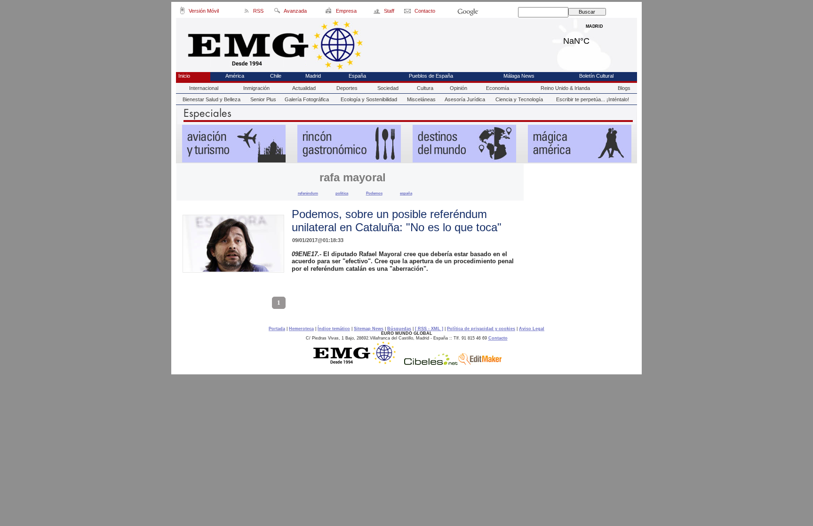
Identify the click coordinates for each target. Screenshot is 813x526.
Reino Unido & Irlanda (565, 88)
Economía (497, 88)
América (234, 76)
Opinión (458, 88)
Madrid (594, 38)
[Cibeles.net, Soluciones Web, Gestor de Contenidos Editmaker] (431, 362)
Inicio (184, 76)
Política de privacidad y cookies (481, 328)
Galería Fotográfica (307, 99)
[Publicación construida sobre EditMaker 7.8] (480, 362)
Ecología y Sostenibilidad (369, 99)
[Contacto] (408, 12)
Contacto (498, 338)
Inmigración (256, 88)
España (357, 76)
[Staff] (377, 12)
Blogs (624, 88)
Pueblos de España (431, 76)
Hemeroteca (301, 328)
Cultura (425, 88)
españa (406, 193)
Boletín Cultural (596, 76)
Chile (275, 76)
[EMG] (358, 362)
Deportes (347, 88)
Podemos (374, 193)
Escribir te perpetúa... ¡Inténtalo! (592, 99)
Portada (277, 328)
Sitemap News (368, 328)
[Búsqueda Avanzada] (277, 12)
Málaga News (518, 76)
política (341, 193)
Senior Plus (263, 99)
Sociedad (388, 88)
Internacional (203, 88)
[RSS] (246, 12)
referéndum (308, 193)
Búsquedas (399, 328)
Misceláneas (421, 99)
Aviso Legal (531, 328)
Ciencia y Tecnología (519, 99)
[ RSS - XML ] (429, 328)
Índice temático (334, 328)
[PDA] (182, 12)
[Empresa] (329, 12)
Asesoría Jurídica (465, 99)
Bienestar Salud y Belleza (211, 99)
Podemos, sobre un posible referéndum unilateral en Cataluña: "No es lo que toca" (397, 221)
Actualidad (304, 88)
